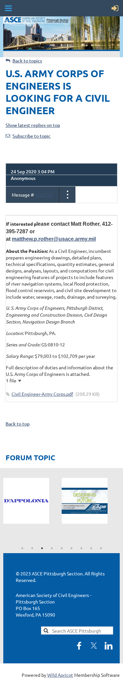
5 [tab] (61, 548)
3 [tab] (42, 548)
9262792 (44, 195)
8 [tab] (91, 548)
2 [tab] (32, 548)
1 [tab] (22, 548)
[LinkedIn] (108, 645)
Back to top (18, 424)
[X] (93, 645)
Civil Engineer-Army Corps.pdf (42, 394)
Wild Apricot (60, 675)
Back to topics (27, 61)
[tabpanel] (32, 501)
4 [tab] (52, 548)
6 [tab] (71, 548)
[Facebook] (79, 645)
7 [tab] (81, 548)
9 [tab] (101, 548)
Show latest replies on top (33, 125)
